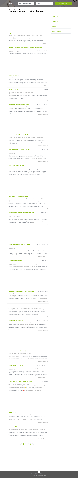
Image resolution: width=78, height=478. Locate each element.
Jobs (45, 475)
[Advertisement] (28, 23)
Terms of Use (41, 475)
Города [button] (54, 26)
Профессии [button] (55, 21)
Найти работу (64, 3)
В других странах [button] (56, 31)
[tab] (60, 16)
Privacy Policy (34, 475)
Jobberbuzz (11, 4)
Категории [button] (55, 16)
